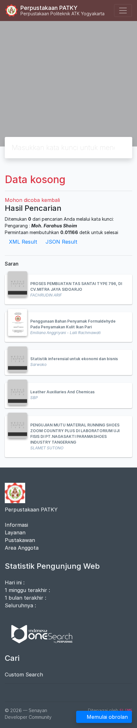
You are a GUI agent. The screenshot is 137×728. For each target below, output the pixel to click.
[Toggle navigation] (123, 10)
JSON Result (61, 242)
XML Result (23, 242)
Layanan (15, 532)
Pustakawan (20, 540)
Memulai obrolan (107, 717)
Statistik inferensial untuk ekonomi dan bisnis (74, 358)
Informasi (16, 525)
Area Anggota (22, 548)
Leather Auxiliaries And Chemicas (62, 391)
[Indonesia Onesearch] (39, 634)
